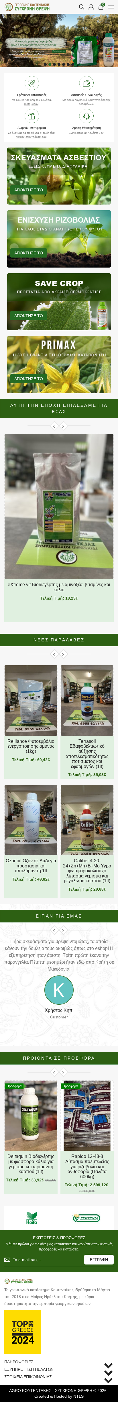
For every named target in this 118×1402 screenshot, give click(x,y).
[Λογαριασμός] (91, 7)
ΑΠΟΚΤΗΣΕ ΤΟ (28, 190)
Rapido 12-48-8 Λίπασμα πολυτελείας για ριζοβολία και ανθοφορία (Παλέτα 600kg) (87, 1166)
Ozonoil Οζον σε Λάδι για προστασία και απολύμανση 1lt (31, 865)
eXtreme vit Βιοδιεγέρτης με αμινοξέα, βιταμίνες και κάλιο (59, 587)
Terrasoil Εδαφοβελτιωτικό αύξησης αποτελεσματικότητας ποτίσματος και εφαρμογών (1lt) (87, 754)
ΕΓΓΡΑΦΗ (99, 1259)
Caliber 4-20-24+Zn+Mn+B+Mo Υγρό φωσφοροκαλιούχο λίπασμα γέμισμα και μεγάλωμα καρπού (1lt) (87, 870)
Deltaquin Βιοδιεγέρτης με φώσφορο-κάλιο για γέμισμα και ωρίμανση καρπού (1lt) (30, 1164)
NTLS (78, 1396)
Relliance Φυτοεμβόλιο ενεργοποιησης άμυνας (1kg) (30, 746)
